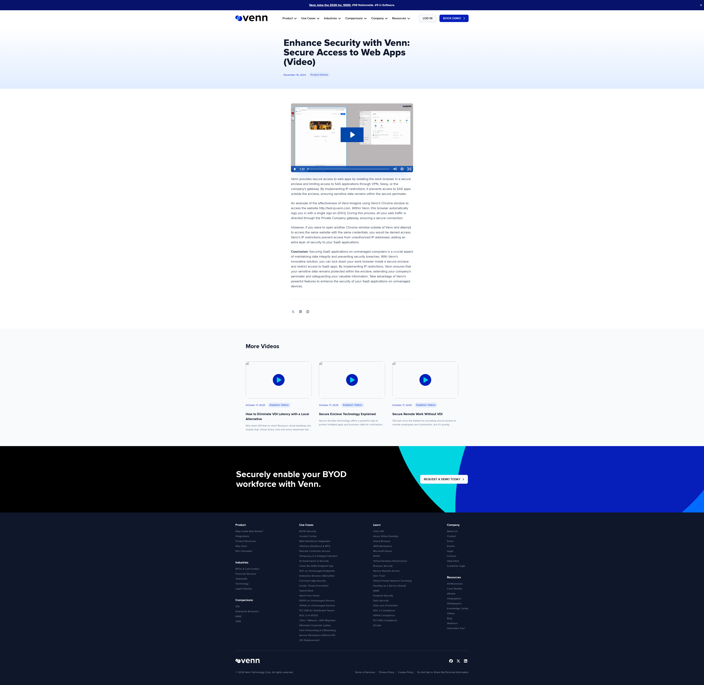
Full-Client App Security (312, 580)
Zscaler (377, 625)
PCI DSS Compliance (385, 620)
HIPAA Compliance (384, 615)
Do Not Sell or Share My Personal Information (443, 672)
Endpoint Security (383, 595)
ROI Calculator (243, 551)
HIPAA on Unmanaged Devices (317, 605)
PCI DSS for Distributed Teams (316, 610)
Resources (399, 18)
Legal (450, 551)
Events (451, 546)
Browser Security (383, 565)
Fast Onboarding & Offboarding (317, 630)
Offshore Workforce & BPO (314, 546)
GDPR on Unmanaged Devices (317, 600)
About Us (452, 531)
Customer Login (456, 565)
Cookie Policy (405, 672)
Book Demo (452, 18)
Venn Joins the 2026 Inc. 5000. (330, 5)
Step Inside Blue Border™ (249, 531)
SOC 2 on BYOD (308, 615)
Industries (330, 18)
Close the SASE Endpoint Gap (316, 565)
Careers (451, 556)
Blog (449, 618)
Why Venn (241, 546)
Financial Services (245, 573)
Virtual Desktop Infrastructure (390, 561)
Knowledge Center (458, 608)
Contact (451, 536)
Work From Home (309, 595)
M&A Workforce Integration (314, 541)
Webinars (452, 623)
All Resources (455, 583)
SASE (238, 616)
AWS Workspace (382, 546)
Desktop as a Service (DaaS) (389, 585)
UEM (238, 621)
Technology (242, 583)
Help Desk (453, 561)
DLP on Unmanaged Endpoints (317, 570)
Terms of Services (365, 672)
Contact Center (308, 536)
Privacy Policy (386, 672)
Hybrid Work (306, 590)
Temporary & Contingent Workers (318, 556)
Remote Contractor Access (314, 551)
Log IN (427, 18)
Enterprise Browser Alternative (316, 575)
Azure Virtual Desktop (385, 536)
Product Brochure (245, 541)
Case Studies (454, 588)
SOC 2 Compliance (384, 610)
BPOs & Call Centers (247, 568)
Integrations (242, 536)
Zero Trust (379, 575)
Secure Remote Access (386, 570)
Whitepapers (454, 603)
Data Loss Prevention (385, 605)
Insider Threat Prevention (314, 585)
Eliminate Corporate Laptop (315, 625)
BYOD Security (307, 531)
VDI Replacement (309, 640)
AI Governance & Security (314, 561)
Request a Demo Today (442, 479)
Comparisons (354, 18)
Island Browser (381, 541)
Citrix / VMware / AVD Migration (317, 620)
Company (377, 18)
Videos (451, 613)
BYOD (376, 556)
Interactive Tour (456, 628)
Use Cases (308, 18)
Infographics (454, 598)
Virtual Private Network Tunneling (392, 580)
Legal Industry (243, 588)
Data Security (380, 600)
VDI (237, 606)
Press (450, 541)
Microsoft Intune (382, 551)
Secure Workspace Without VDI (317, 635)
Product (288, 18)
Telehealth (241, 578)
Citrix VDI (378, 531)
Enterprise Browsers (247, 611)
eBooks (451, 593)
